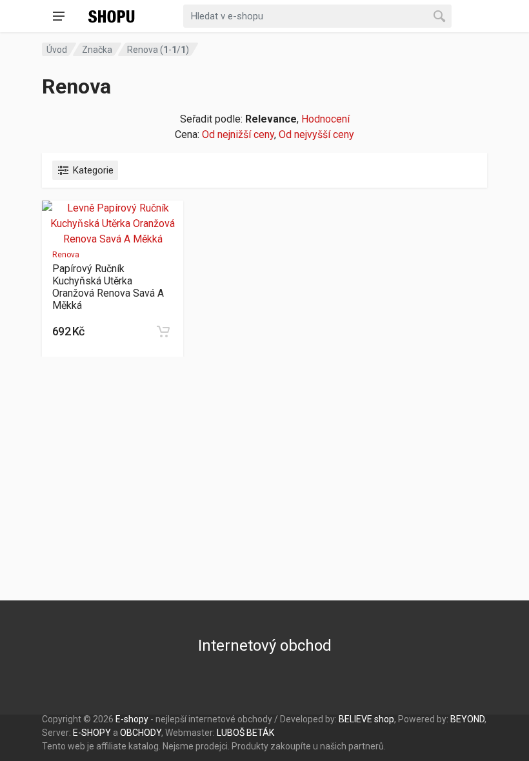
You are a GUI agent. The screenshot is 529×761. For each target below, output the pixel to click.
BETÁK (260, 732)
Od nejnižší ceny (238, 134)
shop (384, 719)
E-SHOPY (92, 732)
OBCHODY (140, 732)
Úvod (56, 49)
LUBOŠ (231, 732)
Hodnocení (325, 119)
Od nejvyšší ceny (316, 134)
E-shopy (131, 719)
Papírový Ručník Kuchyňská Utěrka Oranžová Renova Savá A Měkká (108, 286)
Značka (97, 49)
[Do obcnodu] (163, 331)
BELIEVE (355, 719)
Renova (65, 254)
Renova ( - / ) (158, 49)
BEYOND (467, 719)
